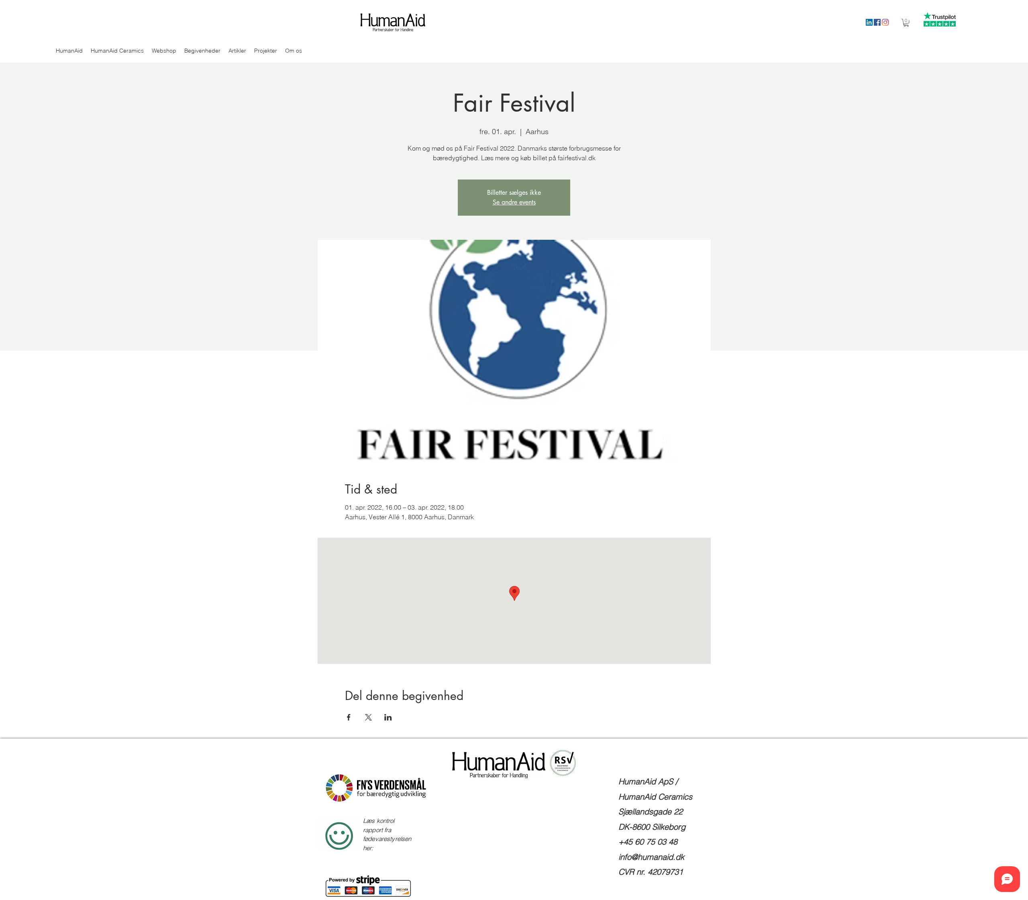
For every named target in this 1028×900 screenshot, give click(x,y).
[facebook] (877, 22)
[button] (906, 23)
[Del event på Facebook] (349, 717)
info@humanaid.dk (651, 857)
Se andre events (514, 202)
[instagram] (885, 22)
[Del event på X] (368, 717)
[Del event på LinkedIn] (388, 717)
